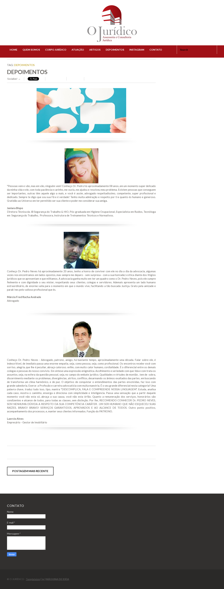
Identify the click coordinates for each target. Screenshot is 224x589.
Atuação (78, 49)
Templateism (33, 579)
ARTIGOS (94, 49)
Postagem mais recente (30, 471)
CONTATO (155, 49)
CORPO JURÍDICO (55, 49)
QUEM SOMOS (31, 49)
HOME (13, 49)
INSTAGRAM (136, 49)
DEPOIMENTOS (115, 49)
